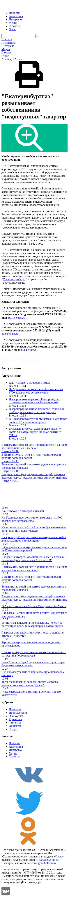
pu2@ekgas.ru (9, 333)
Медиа (13, 22)
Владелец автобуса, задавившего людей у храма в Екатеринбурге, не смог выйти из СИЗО (35, 432)
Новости (14, 12)
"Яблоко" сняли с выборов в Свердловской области (33, 606)
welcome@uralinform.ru (41, 863)
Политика (15, 709)
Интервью (15, 19)
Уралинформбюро (14, 279)
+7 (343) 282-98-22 (47, 859)
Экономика (16, 715)
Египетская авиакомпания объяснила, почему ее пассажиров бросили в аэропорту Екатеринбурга (32, 624)
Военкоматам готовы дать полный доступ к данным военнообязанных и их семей (34, 568)
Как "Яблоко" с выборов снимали (30, 382)
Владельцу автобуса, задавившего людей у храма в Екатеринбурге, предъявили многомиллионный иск (34, 598)
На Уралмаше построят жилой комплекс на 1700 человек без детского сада (36, 391)
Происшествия (18, 712)
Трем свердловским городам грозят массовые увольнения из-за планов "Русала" (30, 683)
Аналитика (16, 16)
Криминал (15, 719)
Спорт (13, 729)
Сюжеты (14, 26)
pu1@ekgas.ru (16, 317)
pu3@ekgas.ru (28, 349)
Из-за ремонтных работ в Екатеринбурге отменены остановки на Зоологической (34, 401)
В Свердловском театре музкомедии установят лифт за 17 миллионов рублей (38, 420)
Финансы (15, 722)
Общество (15, 725)
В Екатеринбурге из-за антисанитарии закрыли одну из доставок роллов (31, 578)
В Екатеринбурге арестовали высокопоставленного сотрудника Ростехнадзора (33, 654)
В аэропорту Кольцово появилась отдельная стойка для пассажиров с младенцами (36, 410)
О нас (12, 29)
